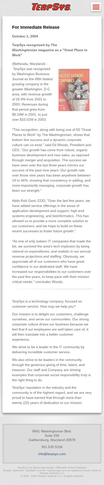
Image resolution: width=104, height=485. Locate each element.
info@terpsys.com (52, 454)
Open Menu (96, 7)
